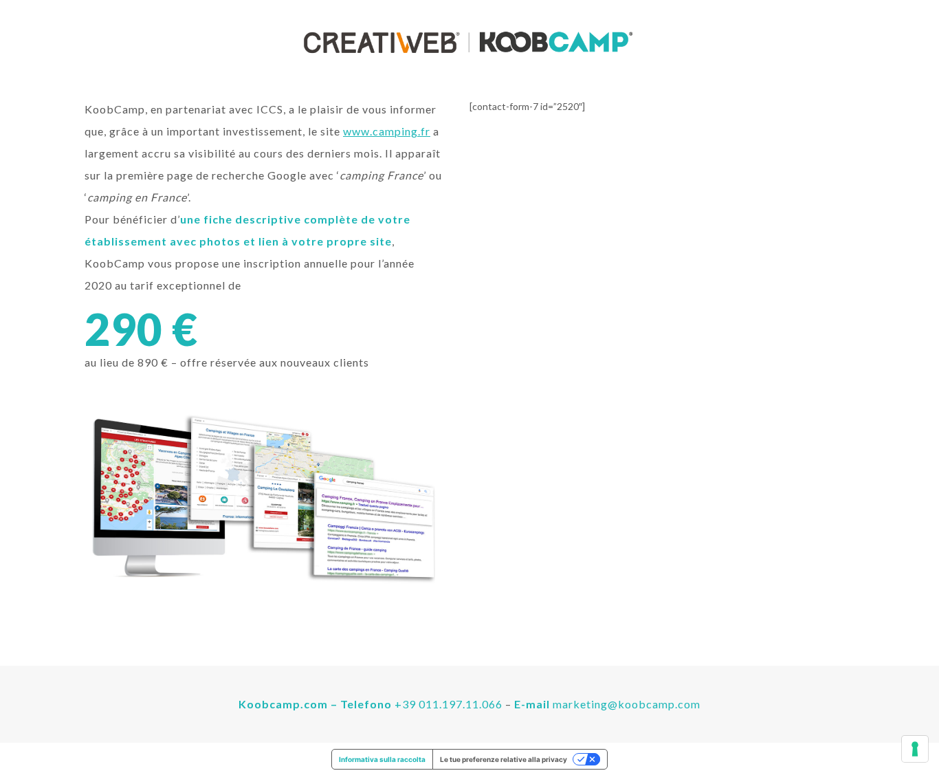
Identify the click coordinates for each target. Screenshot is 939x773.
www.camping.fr (386, 131)
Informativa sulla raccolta (382, 759)
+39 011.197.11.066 (448, 703)
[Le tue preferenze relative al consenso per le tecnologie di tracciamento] (915, 749)
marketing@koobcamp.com (626, 703)
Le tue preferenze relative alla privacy (503, 759)
